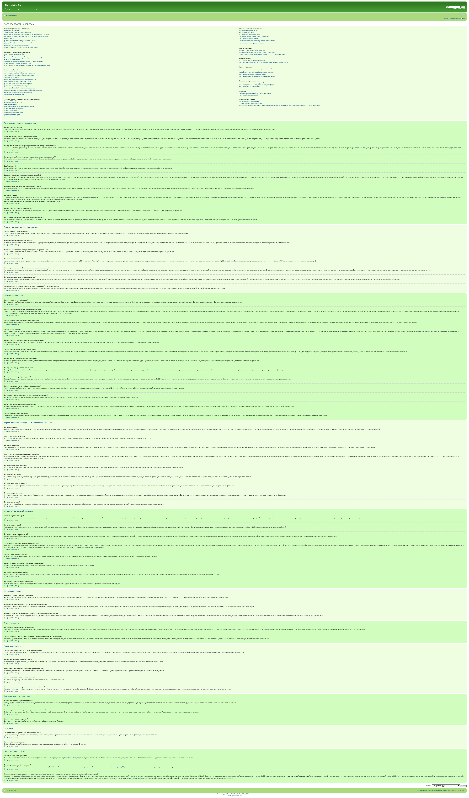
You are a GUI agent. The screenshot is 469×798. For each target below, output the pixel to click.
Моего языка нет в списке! (12, 59)
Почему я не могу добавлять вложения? (16, 85)
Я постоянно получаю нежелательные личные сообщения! (257, 52)
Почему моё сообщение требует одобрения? (18, 92)
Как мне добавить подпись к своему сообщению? (19, 75)
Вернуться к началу (12, 132)
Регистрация (456, 18)
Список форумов (11, 15)
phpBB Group (67, 758)
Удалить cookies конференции (437, 790)
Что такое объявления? (11, 110)
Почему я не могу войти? (11, 30)
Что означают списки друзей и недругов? (252, 60)
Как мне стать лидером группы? (249, 38)
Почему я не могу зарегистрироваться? (16, 45)
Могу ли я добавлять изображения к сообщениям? (19, 106)
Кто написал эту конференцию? (249, 101)
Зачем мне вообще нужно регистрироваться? (18, 32)
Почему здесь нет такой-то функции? (250, 103)
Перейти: (428, 785)
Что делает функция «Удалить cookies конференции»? (20, 47)
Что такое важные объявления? (13, 108)
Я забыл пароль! (9, 38)
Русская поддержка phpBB (234, 795)
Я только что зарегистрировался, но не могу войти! (20, 40)
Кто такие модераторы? (246, 32)
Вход (463, 18)
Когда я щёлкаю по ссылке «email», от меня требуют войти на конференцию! (27, 65)
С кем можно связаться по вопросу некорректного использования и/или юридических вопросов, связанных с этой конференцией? (280, 105)
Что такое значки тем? (11, 116)
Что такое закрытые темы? (12, 114)
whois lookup (135, 776)
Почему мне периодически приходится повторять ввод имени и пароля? (26, 34)
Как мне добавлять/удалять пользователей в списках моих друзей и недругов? (263, 62)
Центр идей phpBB (117, 767)
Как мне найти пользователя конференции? (252, 74)
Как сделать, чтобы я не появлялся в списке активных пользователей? (26, 36)
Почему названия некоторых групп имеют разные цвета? (257, 40)
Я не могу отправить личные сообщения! (252, 50)
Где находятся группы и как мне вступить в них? (254, 36)
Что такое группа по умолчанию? (249, 42)
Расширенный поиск (459, 8)
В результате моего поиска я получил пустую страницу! (256, 72)
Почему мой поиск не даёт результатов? (251, 71)
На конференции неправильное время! (16, 56)
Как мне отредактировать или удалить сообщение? (19, 73)
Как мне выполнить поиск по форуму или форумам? (255, 69)
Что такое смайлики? (10, 104)
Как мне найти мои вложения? (248, 95)
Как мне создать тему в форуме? (14, 72)
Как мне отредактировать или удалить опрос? (18, 81)
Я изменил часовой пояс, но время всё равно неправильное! (23, 58)
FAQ (447, 18)
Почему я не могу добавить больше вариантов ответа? (21, 79)
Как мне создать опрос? (11, 77)
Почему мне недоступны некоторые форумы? (18, 83)
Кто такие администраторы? (248, 30)
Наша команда (422, 790)
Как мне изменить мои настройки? (14, 54)
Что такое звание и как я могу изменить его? (17, 63)
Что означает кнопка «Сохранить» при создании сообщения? (23, 90)
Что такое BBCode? (10, 101)
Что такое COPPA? (9, 44)
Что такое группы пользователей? (249, 34)
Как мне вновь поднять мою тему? (14, 94)
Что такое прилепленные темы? (13, 112)
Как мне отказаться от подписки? (249, 86)
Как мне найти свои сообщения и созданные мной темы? (257, 76)
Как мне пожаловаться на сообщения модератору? (19, 89)
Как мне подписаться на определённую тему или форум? (257, 84)
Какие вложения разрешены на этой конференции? (255, 93)
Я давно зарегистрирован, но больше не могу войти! (20, 42)
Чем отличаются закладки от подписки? (251, 83)
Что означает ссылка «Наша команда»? (251, 44)
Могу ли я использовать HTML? (13, 102)
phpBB (226, 794)
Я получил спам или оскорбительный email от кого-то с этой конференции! (262, 54)
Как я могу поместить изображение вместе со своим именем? (23, 61)
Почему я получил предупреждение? (15, 87)
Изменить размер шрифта (463, 15)
